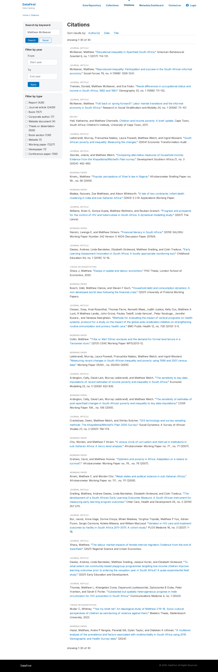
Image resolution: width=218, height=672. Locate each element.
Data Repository (92, 5)
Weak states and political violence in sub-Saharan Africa (150, 476)
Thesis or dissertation (41, 128)
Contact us (175, 5)
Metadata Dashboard (151, 5)
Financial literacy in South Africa (141, 232)
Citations (129, 5)
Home (26, 15)
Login (193, 5)
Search (32, 40)
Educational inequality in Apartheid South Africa (125, 52)
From (31, 55)
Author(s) (94, 33)
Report (36, 102)
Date (107, 33)
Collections (112, 5)
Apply (33, 84)
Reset (46, 40)
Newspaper (37, 149)
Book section (40, 135)
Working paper (42, 144)
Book (35, 112)
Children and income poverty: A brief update (146, 120)
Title (116, 33)
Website (35, 139)
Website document (42, 121)
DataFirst (29, 4)
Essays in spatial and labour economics (118, 270)
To (29, 69)
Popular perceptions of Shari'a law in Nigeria (120, 176)
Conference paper (43, 153)
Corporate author (41, 116)
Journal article (42, 107)
